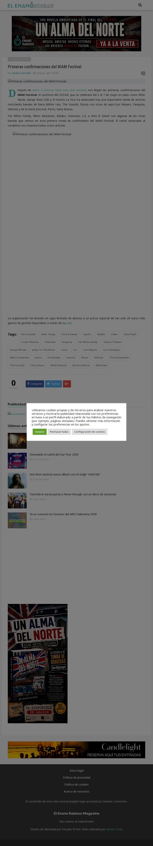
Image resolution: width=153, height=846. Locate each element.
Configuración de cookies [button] (89, 431)
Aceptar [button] (39, 431)
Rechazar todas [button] (59, 431)
